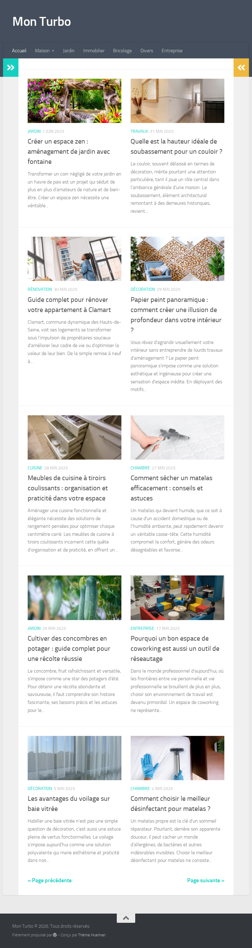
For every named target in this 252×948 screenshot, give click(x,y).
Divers (146, 50)
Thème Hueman (91, 935)
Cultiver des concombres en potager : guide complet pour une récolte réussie (69, 648)
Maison (42, 50)
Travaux (139, 131)
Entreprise (172, 50)
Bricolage (122, 50)
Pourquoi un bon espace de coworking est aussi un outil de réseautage (175, 648)
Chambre (140, 468)
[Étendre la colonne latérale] (10, 67)
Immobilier (93, 50)
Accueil (19, 50)
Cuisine (35, 468)
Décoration (143, 289)
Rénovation (40, 289)
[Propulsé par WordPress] (55, 935)
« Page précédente (50, 880)
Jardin (69, 50)
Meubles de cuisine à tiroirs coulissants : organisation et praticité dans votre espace (68, 488)
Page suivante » (205, 880)
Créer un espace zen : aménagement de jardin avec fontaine (69, 151)
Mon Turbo (41, 21)
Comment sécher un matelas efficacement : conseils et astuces (171, 488)
